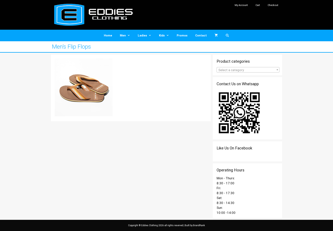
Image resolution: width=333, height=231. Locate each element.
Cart (258, 5)
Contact (201, 35)
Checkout (273, 5)
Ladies (142, 35)
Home (108, 35)
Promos (182, 35)
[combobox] (248, 70)
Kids (162, 35)
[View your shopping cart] (216, 35)
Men (123, 35)
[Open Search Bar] (227, 35)
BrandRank (199, 225)
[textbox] (248, 70)
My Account (241, 5)
